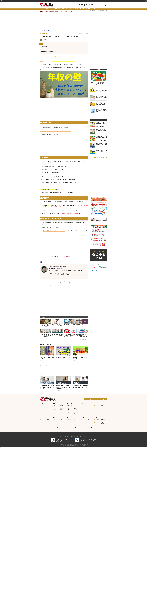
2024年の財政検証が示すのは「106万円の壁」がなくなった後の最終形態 (58, 369)
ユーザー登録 (102, 399)
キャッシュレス (69, 413)
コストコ (75, 406)
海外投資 (55, 409)
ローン (84, 8)
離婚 (102, 420)
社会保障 (102, 423)
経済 (82, 420)
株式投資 (61, 405)
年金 (61, 419)
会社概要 (89, 433)
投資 (63, 8)
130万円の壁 (43, 49)
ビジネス (88, 8)
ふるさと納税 (62, 420)
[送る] (64, 282)
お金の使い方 (97, 419)
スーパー (75, 410)
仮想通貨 (61, 408)
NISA (61, 409)
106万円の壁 (43, 48)
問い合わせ (58, 433)
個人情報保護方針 (84, 433)
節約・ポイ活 (67, 9)
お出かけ (96, 406)
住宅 (95, 422)
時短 (102, 424)
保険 (77, 8)
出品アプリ (75, 408)
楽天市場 (75, 409)
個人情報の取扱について (78, 433)
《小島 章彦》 (85, 235)
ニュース (51, 8)
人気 (47, 8)
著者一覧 (49, 433)
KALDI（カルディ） (70, 406)
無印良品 (68, 410)
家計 (95, 423)
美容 (74, 412)
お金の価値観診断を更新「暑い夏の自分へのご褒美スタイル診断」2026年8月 (58, 11)
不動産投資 (62, 406)
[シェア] (61, 282)
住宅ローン (69, 419)
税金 (80, 8)
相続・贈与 (55, 420)
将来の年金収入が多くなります (47, 51)
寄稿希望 (61, 433)
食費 (68, 412)
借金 (74, 419)
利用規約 (72, 433)
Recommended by (82, 339)
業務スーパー (69, 408)
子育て (102, 422)
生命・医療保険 (42, 420)
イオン (68, 409)
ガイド (58, 427)
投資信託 (55, 406)
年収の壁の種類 (44, 46)
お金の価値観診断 (57, 8)
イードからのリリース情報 (95, 433)
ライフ (93, 8)
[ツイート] (58, 282)
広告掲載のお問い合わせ (67, 433)
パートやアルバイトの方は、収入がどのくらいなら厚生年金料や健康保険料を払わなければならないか (61, 364)
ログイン (90, 399)
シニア (82, 403)
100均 (75, 405)
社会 (88, 420)
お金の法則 (103, 419)
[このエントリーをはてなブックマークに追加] (70, 282)
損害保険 (48, 419)
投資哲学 (55, 410)
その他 (102, 8)
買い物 (102, 405)
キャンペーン (72, 8)
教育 (95, 424)
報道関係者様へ (53, 433)
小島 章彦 (53, 268)
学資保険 (48, 420)
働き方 (96, 420)
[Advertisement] (64, 300)
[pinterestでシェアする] (67, 282)
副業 (88, 419)
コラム (98, 8)
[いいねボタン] (70, 256)
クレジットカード (76, 413)
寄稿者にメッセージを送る (54, 277)
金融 (102, 406)
